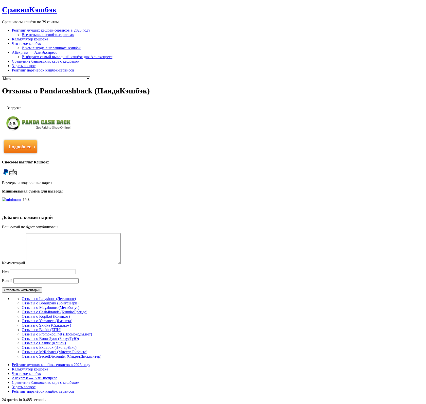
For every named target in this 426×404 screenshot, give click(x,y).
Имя (5, 271)
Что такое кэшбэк (26, 43)
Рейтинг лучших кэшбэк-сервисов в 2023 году (51, 30)
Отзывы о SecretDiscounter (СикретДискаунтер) (61, 356)
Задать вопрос (24, 66)
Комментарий (13, 263)
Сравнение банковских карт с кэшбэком (45, 61)
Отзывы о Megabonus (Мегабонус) (50, 307)
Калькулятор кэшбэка (30, 39)
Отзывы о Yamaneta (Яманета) (47, 321)
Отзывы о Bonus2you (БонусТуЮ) (50, 338)
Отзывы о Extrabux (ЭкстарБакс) (49, 347)
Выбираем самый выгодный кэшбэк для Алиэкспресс (67, 57)
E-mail (7, 281)
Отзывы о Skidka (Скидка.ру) (46, 325)
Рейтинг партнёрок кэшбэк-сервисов (43, 70)
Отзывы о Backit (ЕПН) (41, 330)
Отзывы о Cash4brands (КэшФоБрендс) (54, 312)
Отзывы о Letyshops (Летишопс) (49, 299)
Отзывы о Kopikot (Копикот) (46, 316)
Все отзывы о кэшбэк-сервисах (48, 35)
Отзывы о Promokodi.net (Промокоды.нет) (57, 334)
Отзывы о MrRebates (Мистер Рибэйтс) (54, 352)
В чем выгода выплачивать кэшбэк (51, 48)
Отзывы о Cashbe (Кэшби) (44, 343)
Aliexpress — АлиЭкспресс (34, 52)
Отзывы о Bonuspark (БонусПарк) (50, 303)
